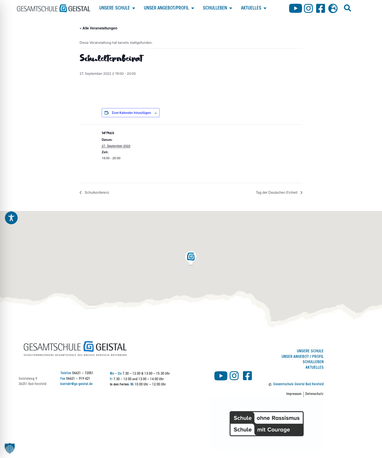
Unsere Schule (114, 8)
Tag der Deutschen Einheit (277, 192)
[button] (347, 7)
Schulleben (215, 8)
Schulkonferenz (96, 192)
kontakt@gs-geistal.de (76, 384)
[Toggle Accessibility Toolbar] (11, 218)
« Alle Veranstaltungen (98, 28)
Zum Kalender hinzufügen (131, 112)
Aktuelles (251, 8)
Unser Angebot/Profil (166, 8)
